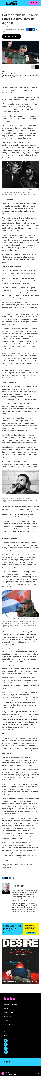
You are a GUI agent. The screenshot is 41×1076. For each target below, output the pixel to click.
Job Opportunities (9, 1012)
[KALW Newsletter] (20, 929)
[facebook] (6, 1041)
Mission (6, 1008)
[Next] (37, 67)
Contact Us (7, 1032)
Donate (35, 3)
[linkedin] (6, 1048)
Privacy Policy (8, 1020)
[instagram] (6, 1044)
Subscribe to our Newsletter (12, 1028)
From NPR (7, 872)
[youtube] (6, 1052)
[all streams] (38, 1073)
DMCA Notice (8, 1036)
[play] (3, 1074)
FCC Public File (8, 1024)
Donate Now (7, 1016)
